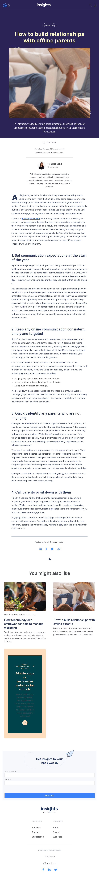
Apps (55, 827)
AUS (48, 863)
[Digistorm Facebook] (43, 870)
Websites (57, 836)
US (54, 863)
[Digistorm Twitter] (55, 870)
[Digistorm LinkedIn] (49, 870)
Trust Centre (49, 856)
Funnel (56, 832)
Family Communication (54, 542)
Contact (36, 832)
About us (36, 827)
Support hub (38, 836)
